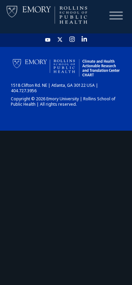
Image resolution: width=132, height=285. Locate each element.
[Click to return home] (47, 16)
